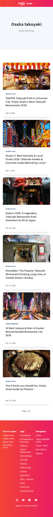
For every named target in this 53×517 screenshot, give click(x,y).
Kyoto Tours (8, 441)
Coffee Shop (25, 467)
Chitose (23, 463)
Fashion (30, 479)
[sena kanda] (8, 67)
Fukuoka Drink (26, 491)
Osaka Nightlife (12, 323)
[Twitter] (36, 500)
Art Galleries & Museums (26, 440)
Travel (38, 445)
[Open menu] (3, 3)
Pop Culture (41, 449)
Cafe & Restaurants (25, 450)
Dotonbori (24, 475)
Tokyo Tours (8, 435)
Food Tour (24, 487)
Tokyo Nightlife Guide (42, 440)
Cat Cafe (23, 459)
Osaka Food (10, 94)
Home (38, 435)
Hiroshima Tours (7, 446)
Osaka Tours (8, 438)
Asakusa (24, 445)
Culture (23, 471)
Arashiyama (25, 435)
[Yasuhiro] (8, 355)
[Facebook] (29, 500)
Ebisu (22, 479)
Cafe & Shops (26, 456)
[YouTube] (23, 500)
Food (22, 483)
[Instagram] (17, 500)
